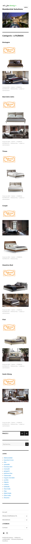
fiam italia (7, 489)
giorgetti (7, 471)
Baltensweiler (8, 458)
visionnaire (7, 475)
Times (4, 151)
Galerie (13, 87)
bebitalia (6, 486)
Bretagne (6, 42)
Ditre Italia (7, 495)
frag (5, 491)
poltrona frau (8, 473)
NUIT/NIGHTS (5, 88)
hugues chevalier (9, 478)
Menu (26, 7)
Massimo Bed (7, 265)
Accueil (4, 512)
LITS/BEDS (19, 87)
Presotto (6, 497)
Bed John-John (8, 97)
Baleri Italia (7, 493)
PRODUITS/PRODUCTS (9, 516)
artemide (7, 464)
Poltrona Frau (14, 88)
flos (5, 462)
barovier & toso (9, 460)
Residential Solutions (12, 9)
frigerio (6, 482)
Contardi (6, 469)
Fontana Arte (8, 466)
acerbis (6, 480)
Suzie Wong (7, 374)
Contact (5, 527)
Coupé (4, 206)
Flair (4, 319)
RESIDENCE (6, 520)
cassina (6, 484)
